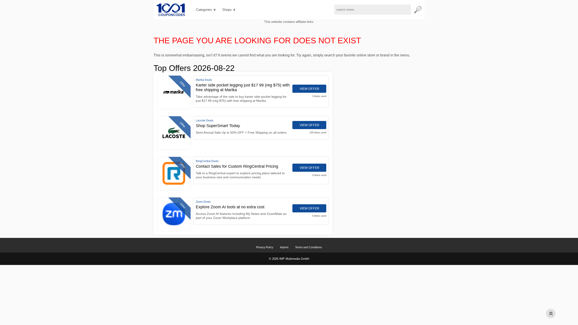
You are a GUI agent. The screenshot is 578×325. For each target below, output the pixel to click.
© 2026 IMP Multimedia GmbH (289, 258)
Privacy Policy (264, 247)
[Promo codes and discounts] (171, 9)
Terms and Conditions (308, 247)
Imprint (284, 247)
